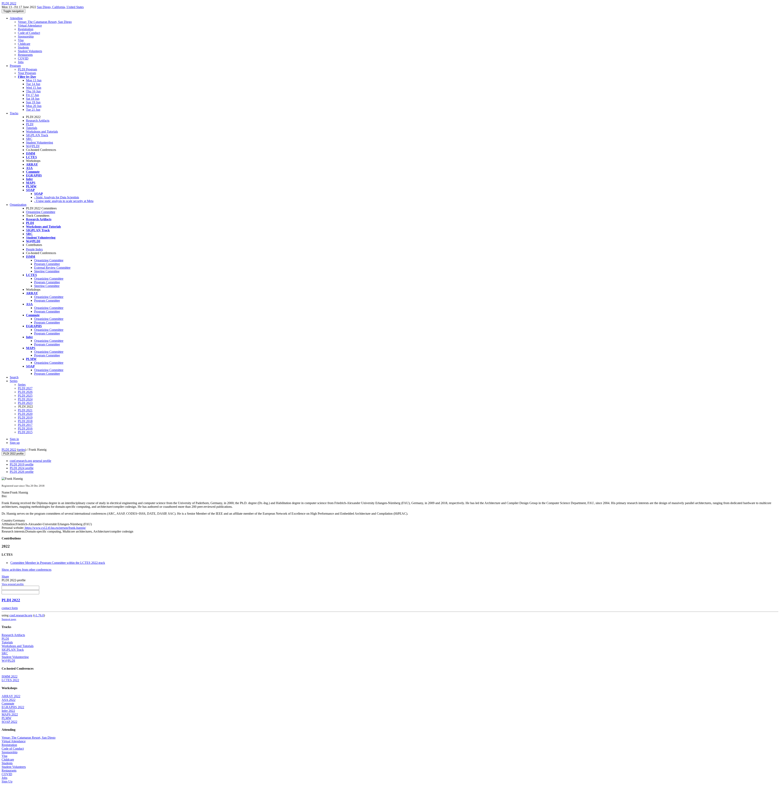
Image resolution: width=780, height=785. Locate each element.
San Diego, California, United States (60, 7)
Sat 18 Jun (32, 98)
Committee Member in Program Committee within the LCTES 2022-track (57, 562)
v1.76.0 (39, 615)
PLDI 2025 (25, 395)
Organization (18, 204)
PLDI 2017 (25, 425)
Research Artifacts (37, 120)
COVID (23, 58)
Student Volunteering (39, 142)
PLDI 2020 (25, 414)
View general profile (13, 584)
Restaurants (25, 54)
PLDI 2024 (25, 399)
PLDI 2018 (25, 421)
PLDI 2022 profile (13, 453)
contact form (10, 608)
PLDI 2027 (25, 388)
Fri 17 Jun (32, 95)
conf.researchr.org (20, 615)
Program (15, 65)
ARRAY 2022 (11, 696)
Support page (9, 619)
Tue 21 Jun (33, 109)
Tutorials (31, 128)
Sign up (15, 442)
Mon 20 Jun (33, 106)
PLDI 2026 (25, 392)
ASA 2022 (8, 700)
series (21, 449)
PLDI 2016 (25, 428)
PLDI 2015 (25, 432)
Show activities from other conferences (26, 569)
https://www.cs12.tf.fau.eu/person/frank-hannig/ (55, 527)
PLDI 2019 (25, 417)
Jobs (21, 62)
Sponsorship (26, 36)
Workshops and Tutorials (42, 131)
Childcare (24, 43)
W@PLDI (32, 146)
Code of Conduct (29, 33)
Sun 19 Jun (33, 102)
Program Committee (47, 264)
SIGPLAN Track (37, 135)
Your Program (27, 73)
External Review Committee (52, 267)
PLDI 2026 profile (22, 471)
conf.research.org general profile (30, 460)
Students (23, 47)
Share (5, 576)
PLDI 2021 (25, 410)
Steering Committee (47, 271)
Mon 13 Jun (33, 80)
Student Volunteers (30, 51)
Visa (21, 40)
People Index (34, 249)
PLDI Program (27, 69)
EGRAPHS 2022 (13, 707)
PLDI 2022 (9, 449)
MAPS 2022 (10, 714)
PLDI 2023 (25, 403)
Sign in (14, 439)
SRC (29, 139)
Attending (16, 18)
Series (22, 384)
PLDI (29, 124)
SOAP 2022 (9, 721)
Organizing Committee (40, 212)
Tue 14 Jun (33, 84)
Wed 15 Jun (33, 87)
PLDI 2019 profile (22, 464)
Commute (8, 703)
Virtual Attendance (30, 25)
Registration (25, 29)
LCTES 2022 (10, 680)
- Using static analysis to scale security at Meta (63, 201)
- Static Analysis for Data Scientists (56, 197)
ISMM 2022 (9, 676)
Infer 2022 (8, 710)
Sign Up (7, 781)
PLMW (6, 718)
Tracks (14, 113)
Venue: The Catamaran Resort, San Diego (45, 22)
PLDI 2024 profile (22, 468)
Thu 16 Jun (33, 91)
